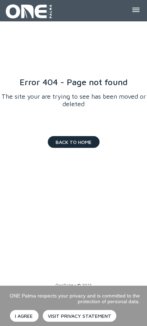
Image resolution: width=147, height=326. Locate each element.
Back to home (74, 142)
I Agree (24, 316)
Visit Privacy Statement (79, 316)
